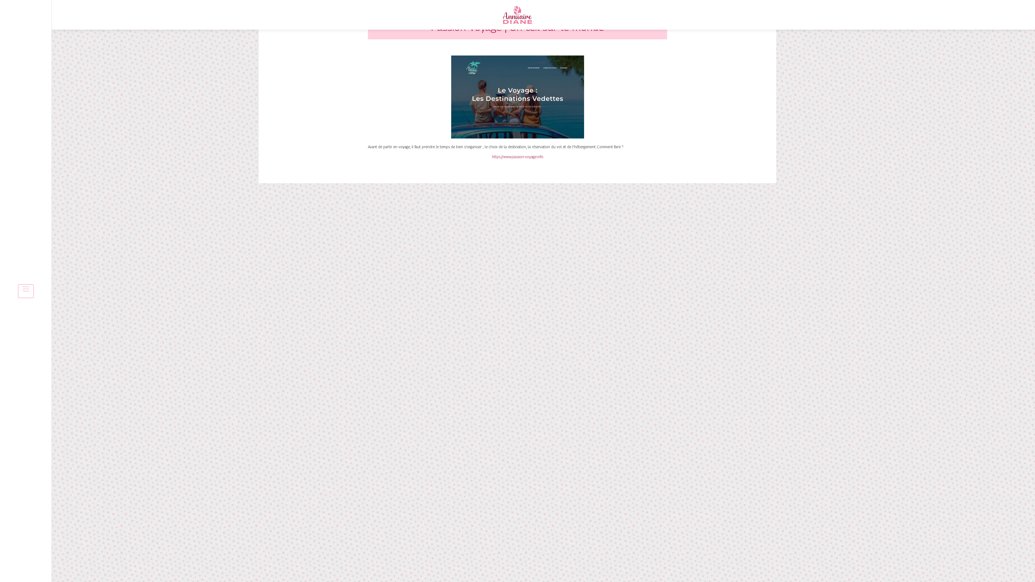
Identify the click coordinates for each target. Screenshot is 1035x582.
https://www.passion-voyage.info (517, 156)
